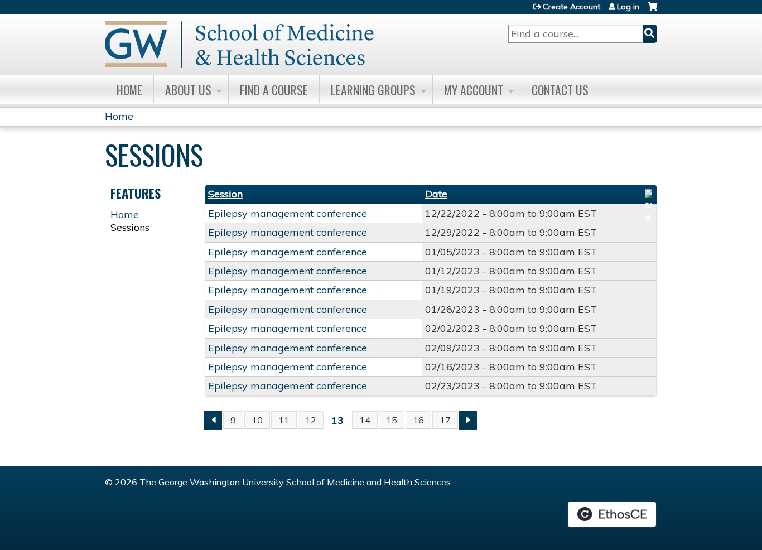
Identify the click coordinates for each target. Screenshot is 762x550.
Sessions (129, 227)
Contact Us (560, 90)
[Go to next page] (468, 420)
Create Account (571, 7)
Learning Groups (373, 90)
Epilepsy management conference (287, 213)
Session (225, 193)
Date (436, 193)
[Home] (239, 44)
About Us (188, 90)
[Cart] (652, 11)
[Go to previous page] (213, 420)
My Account (473, 90)
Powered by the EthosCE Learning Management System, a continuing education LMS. (612, 514)
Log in (628, 7)
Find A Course (274, 90)
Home (129, 90)
